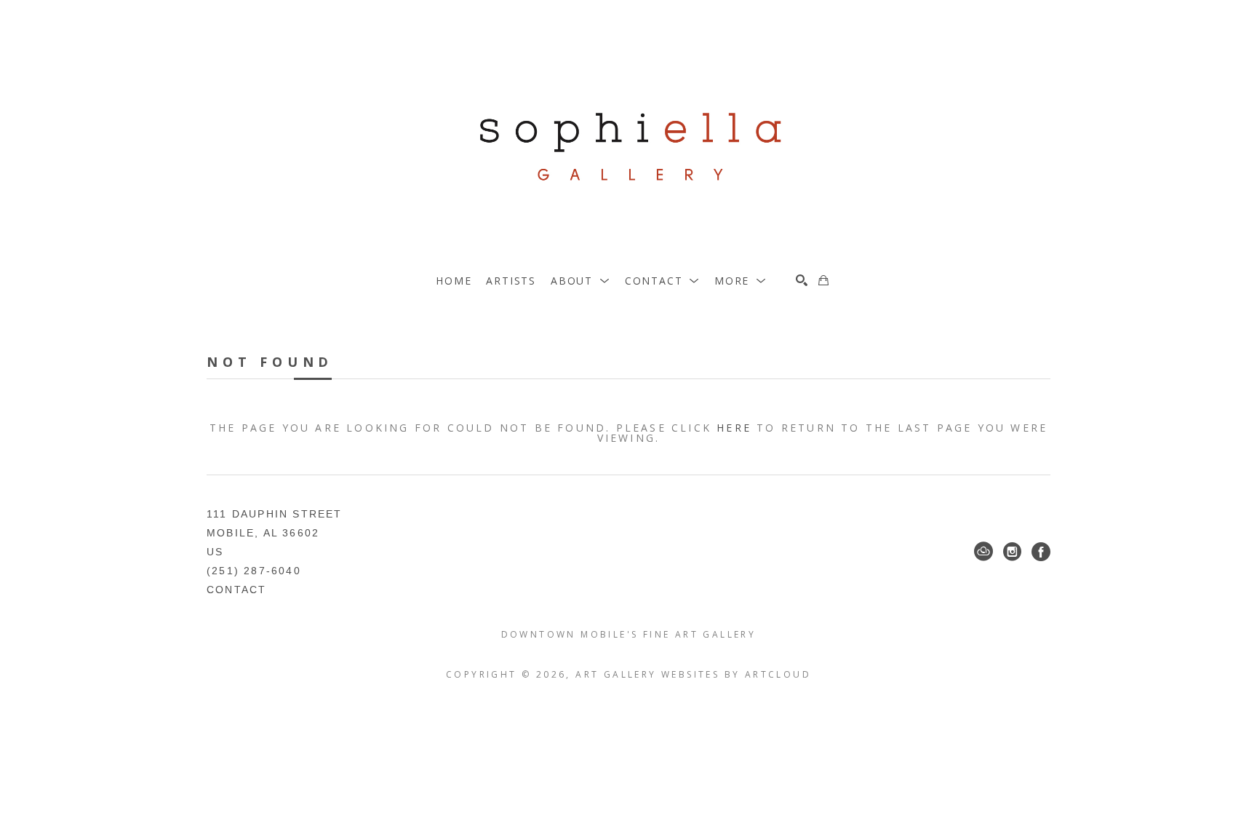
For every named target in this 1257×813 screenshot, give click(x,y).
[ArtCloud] (983, 551)
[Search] (801, 280)
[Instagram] (1012, 551)
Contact (236, 589)
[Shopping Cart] (823, 280)
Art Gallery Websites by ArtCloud (693, 674)
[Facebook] (1040, 551)
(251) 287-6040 (254, 570)
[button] (580, 280)
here (734, 428)
